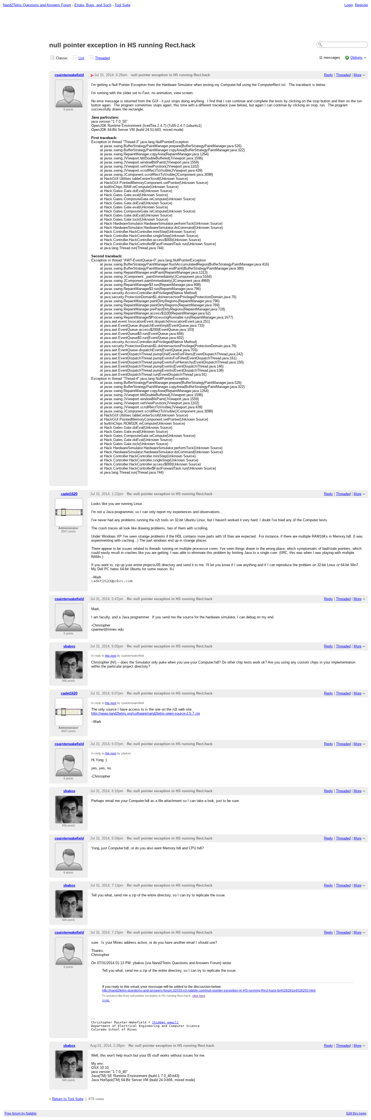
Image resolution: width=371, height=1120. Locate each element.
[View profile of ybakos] (69, 676)
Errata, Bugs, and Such (92, 5)
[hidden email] (165, 1022)
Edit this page (356, 1113)
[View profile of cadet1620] (69, 523)
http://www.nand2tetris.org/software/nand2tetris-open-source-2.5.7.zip (145, 713)
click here (198, 995)
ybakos (69, 646)
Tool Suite (122, 5)
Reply (328, 75)
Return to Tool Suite (67, 1099)
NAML (106, 1000)
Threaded (102, 58)
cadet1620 (69, 494)
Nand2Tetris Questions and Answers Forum (37, 5)
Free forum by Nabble (21, 1113)
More (357, 75)
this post (110, 655)
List (81, 58)
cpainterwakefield (69, 75)
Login (348, 5)
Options (356, 57)
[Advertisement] (185, 25)
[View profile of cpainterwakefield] (69, 104)
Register (361, 5)
